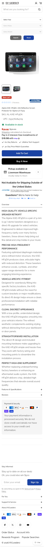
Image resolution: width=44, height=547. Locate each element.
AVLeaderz (14, 542)
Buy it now (22, 161)
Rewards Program (10, 537)
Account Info (23, 532)
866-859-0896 (15, 198)
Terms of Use (29, 489)
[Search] (39, 9)
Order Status (8, 532)
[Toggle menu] (3, 3)
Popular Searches (30, 537)
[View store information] (38, 172)
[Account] (36, 3)
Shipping (6, 132)
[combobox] (22, 9)
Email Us (32, 198)
